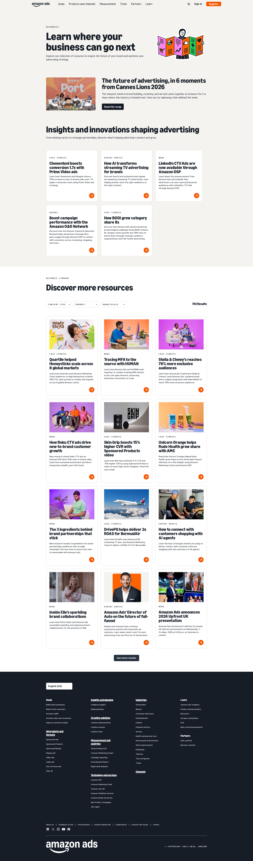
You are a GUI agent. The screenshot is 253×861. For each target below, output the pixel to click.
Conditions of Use (66, 824)
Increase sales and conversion (58, 718)
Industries (141, 700)
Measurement (108, 3)
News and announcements (192, 727)
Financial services (143, 727)
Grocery (139, 731)
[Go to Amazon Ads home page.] (72, 846)
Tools (123, 3)
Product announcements (191, 709)
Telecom (139, 754)
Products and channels (82, 3)
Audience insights (98, 704)
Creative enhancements (101, 722)
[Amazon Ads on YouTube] (63, 829)
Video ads (50, 757)
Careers (156, 824)
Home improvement (144, 745)
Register (213, 4)
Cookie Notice (121, 824)
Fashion (139, 722)
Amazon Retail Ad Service (101, 798)
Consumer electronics (145, 713)
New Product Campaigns (101, 802)
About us (50, 824)
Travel (138, 763)
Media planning (97, 709)
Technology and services (104, 775)
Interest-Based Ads (102, 824)
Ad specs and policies (189, 718)
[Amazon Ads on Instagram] (58, 829)
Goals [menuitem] (49, 700)
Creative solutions (100, 717)
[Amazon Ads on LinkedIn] (47, 829)
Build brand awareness (55, 704)
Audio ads (50, 762)
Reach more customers (55, 709)
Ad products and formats (54, 733)
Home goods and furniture (147, 740)
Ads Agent (95, 807)
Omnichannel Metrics (100, 762)
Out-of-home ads (53, 766)
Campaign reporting (99, 757)
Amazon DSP (96, 780)
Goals (61, 3)
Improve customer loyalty (57, 722)
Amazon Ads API (98, 789)
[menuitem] (59, 753)
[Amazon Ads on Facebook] (68, 829)
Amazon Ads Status (140, 824)
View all (49, 771)
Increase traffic (52, 713)
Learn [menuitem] (184, 700)
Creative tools (97, 731)
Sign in (198, 3)
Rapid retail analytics (99, 766)
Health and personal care (146, 736)
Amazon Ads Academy (190, 704)
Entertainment (142, 718)
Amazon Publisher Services (102, 793)
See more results (126, 657)
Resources (185, 713)
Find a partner (186, 740)
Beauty (139, 709)
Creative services (98, 727)
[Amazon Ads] (39, 4)
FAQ (182, 722)
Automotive (141, 704)
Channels (140, 771)
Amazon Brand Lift (99, 748)
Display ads (50, 753)
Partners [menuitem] (185, 735)
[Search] (189, 4)
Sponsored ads (52, 739)
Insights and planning (102, 700)
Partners (136, 3)
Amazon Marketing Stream (102, 753)
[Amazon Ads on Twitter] (53, 829)
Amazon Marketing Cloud (101, 784)
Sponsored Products (54, 744)
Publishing (140, 749)
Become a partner (188, 745)
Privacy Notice (84, 824)
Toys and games (143, 758)
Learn (149, 3)
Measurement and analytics (100, 742)
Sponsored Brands (53, 748)
